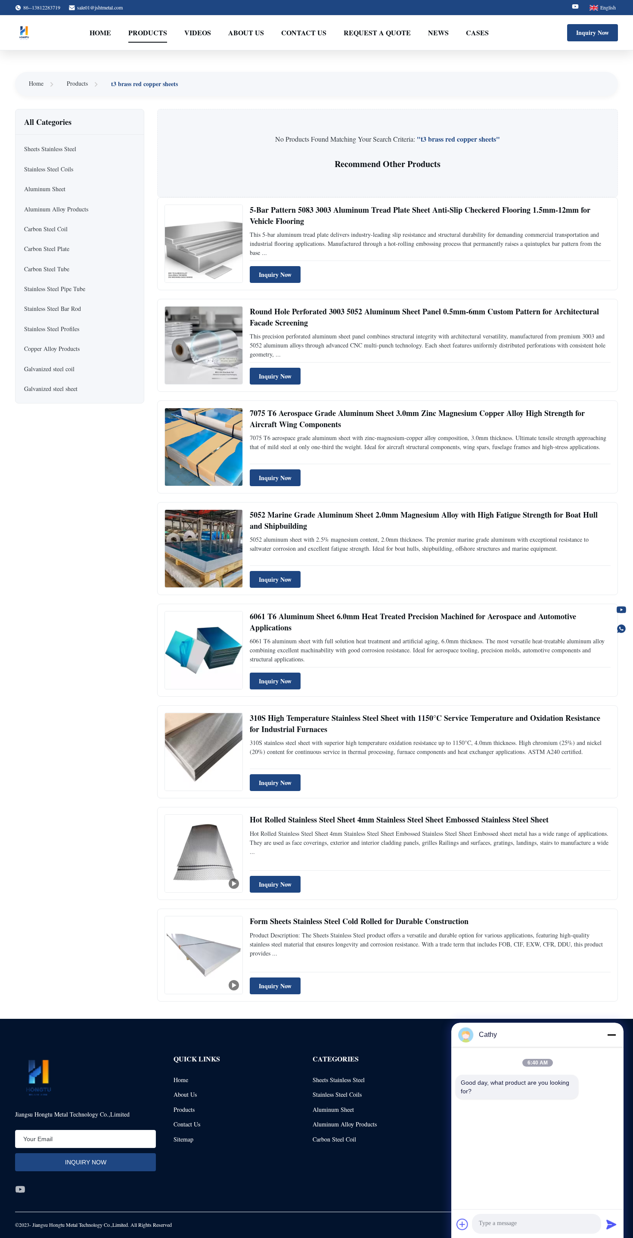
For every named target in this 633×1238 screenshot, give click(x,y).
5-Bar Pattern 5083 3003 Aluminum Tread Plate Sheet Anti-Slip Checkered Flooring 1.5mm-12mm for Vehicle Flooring (420, 215)
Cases (477, 32)
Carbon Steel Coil (334, 1139)
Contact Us (303, 32)
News (438, 32)
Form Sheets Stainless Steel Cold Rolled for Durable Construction (359, 921)
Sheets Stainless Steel (339, 1080)
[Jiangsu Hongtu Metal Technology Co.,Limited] (24, 33)
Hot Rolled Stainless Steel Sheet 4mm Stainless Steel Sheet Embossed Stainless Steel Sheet (399, 819)
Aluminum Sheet (333, 1109)
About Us (246, 32)
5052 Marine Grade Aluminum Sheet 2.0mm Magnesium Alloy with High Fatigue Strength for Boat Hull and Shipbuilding (424, 520)
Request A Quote (377, 32)
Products (147, 32)
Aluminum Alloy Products (345, 1124)
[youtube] (20, 1189)
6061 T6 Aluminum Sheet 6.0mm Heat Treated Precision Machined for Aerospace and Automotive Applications (413, 622)
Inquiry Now (592, 32)
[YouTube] (621, 609)
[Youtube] (575, 7)
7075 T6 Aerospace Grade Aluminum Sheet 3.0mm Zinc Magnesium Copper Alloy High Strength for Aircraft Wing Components (417, 418)
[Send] (611, 1224)
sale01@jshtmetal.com (100, 7)
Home (100, 32)
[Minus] (611, 1035)
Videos (197, 32)
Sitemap (183, 1139)
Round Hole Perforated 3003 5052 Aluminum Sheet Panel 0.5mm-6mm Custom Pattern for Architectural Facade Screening (424, 317)
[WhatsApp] (621, 628)
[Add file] (462, 1224)
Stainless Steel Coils (337, 1094)
